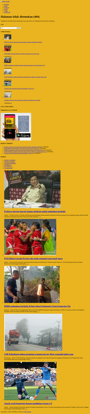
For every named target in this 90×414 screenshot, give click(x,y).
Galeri (6, 11)
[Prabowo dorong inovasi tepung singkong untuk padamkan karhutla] (7, 39)
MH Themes (27, 412)
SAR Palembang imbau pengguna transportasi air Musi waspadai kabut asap (25, 77)
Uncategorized (8, 168)
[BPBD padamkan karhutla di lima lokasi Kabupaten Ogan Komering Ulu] (7, 62)
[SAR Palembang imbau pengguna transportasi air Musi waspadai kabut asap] (7, 74)
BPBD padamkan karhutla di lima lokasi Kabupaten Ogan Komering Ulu (24, 65)
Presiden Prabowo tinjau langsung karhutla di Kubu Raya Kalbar (22, 100)
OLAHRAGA (8, 166)
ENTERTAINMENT (10, 163)
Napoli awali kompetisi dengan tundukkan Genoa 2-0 (19, 88)
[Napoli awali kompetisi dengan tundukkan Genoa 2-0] (7, 85)
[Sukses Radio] (5, 1)
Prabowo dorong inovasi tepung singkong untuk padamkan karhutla (23, 42)
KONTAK (7, 12)
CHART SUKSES (9, 162)
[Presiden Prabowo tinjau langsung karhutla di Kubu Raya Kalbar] (7, 97)
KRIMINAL (7, 165)
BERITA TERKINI (9, 160)
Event (5, 9)
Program (6, 7)
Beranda (6, 4)
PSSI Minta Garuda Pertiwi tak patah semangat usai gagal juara (21, 53)
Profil (5, 6)
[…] (40, 216)
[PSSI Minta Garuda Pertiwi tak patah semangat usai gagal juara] (7, 50)
